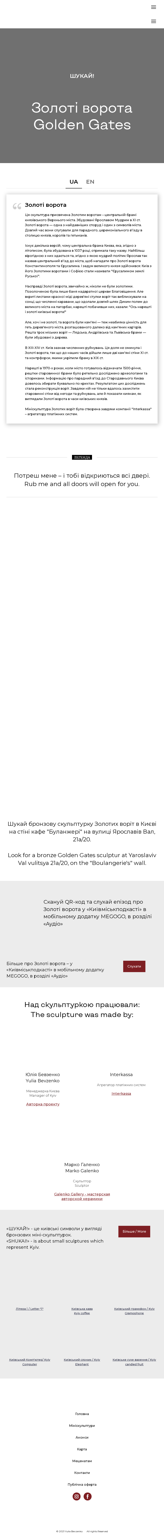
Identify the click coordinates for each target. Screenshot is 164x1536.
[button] (74, 181)
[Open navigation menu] (154, 7)
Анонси (82, 1437)
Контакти (82, 1473)
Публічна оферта (82, 1484)
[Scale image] (41, 558)
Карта (82, 1449)
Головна (82, 1414)
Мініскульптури (82, 1426)
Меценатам (82, 1461)
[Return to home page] (10, 7)
